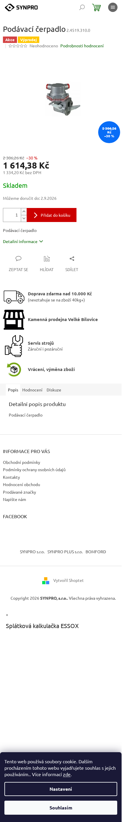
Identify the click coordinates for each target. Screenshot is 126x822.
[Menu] (113, 7)
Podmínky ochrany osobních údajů (34, 469)
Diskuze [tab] (54, 389)
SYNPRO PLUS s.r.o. (65, 551)
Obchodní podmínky (21, 462)
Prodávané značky (19, 492)
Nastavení (61, 789)
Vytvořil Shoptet (68, 580)
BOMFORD (96, 551)
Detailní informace (20, 241)
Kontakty (11, 477)
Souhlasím (61, 807)
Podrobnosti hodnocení (82, 45)
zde (67, 774)
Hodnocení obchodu (21, 484)
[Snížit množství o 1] (24, 218)
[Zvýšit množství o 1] (24, 211)
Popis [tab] (13, 389)
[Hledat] (82, 7)
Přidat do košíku (55, 215)
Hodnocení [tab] (32, 389)
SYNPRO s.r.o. (32, 551)
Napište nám (14, 499)
